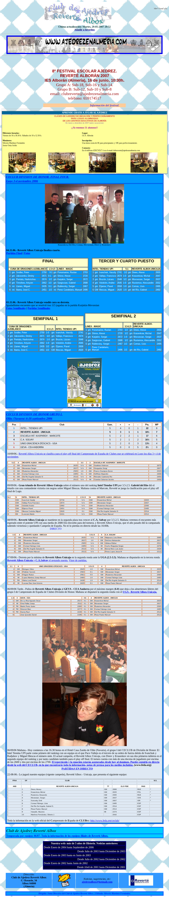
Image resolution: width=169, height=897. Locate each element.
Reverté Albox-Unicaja (20, 560)
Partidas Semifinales (39, 308)
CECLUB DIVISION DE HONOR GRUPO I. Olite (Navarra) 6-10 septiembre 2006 (34, 416)
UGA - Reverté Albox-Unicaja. (140, 592)
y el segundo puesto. (51, 560)
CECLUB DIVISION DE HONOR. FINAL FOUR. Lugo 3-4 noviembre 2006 (37, 179)
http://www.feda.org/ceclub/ (104, 820)
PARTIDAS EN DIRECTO (51, 768)
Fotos (27, 253)
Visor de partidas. (78, 560)
